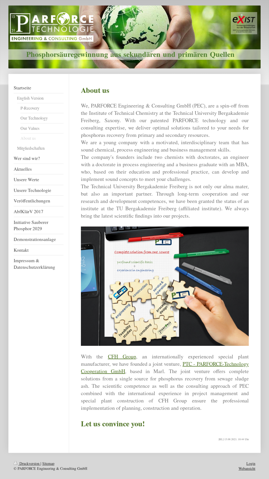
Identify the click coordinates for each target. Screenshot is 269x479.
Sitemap (48, 463)
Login (250, 463)
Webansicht (247, 468)
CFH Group (122, 356)
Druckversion (29, 463)
